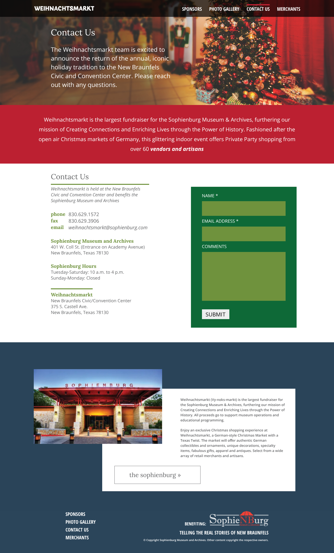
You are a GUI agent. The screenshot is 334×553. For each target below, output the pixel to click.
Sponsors (192, 9)
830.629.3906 (83, 221)
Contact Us (258, 9)
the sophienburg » (155, 475)
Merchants (288, 9)
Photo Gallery (224, 9)
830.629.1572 (83, 214)
